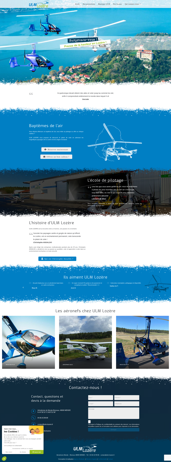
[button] (4, 458)
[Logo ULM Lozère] (39, 3)
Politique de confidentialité (104, 424)
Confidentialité (102, 459)
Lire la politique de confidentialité (13, 445)
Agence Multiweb (79, 459)
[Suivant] (147, 287)
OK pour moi (36, 452)
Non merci (9, 452)
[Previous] (23, 287)
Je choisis (23, 452)
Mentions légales (91, 459)
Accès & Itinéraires (44, 431)
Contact (110, 459)
